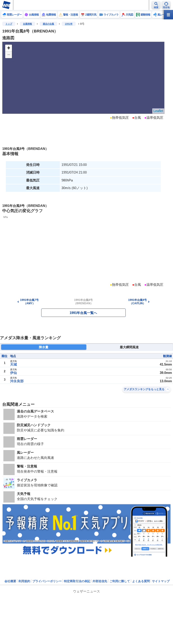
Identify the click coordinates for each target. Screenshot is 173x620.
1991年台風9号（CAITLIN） (137, 301)
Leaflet (158, 111)
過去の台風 (48, 24)
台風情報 (27, 24)
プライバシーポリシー (47, 581)
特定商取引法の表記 (77, 581)
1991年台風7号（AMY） (29, 301)
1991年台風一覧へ (83, 313)
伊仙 (13, 372)
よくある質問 (141, 581)
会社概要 (10, 581)
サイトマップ (161, 581)
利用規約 (24, 581)
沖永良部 (17, 381)
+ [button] (8, 48)
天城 (13, 364)
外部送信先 (100, 581)
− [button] (8, 54)
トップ (8, 24)
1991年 (69, 24)
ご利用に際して (119, 581)
